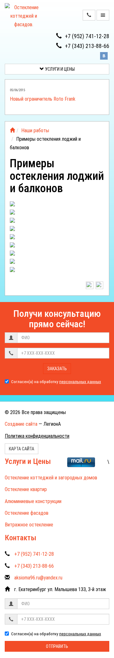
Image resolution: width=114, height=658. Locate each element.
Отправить (57, 646)
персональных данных (80, 381)
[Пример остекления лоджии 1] (57, 205)
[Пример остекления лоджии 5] (57, 238)
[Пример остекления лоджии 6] (57, 246)
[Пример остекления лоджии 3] (57, 222)
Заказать (57, 368)
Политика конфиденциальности (37, 436)
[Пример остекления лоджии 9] (57, 271)
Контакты (20, 537)
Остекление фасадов (26, 513)
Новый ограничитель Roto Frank (42, 99)
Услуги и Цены (59, 69)
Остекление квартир (26, 489)
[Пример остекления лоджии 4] (57, 230)
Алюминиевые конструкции (33, 501)
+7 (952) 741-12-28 (87, 36)
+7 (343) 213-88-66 (87, 46)
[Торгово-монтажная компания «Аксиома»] (12, 130)
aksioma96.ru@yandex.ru (38, 578)
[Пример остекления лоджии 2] (57, 213)
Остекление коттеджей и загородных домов (51, 478)
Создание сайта (21, 424)
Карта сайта (21, 448)
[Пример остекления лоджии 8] (57, 263)
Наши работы (35, 130)
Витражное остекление (29, 525)
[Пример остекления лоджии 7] (57, 255)
